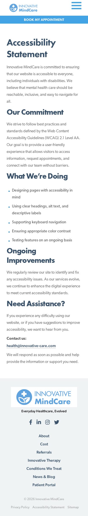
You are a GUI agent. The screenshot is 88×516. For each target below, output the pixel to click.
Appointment (52, 19)
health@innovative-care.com (31, 345)
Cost (44, 444)
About (44, 436)
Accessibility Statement (48, 507)
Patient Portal (44, 485)
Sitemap (73, 507)
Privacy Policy (20, 507)
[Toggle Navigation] (76, 5)
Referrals (44, 452)
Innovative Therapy (44, 460)
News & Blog (44, 477)
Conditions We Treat (44, 468)
